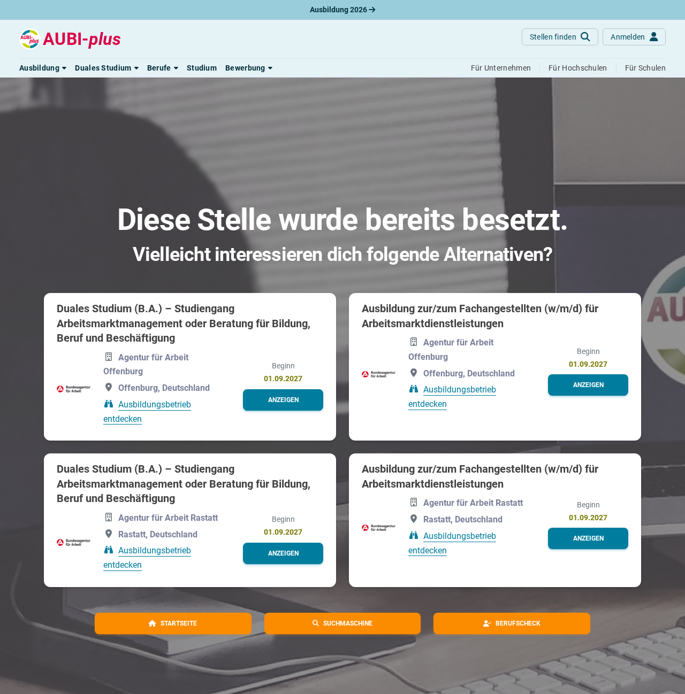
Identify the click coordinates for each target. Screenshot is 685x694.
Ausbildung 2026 (339, 9)
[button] (42, 68)
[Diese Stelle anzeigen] (73, 388)
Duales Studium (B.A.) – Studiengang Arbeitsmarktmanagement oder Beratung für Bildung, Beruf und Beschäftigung (183, 323)
